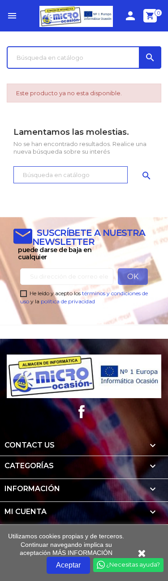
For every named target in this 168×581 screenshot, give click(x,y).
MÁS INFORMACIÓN (82, 552)
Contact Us (29, 445)
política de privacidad (68, 301)
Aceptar (68, 565)
